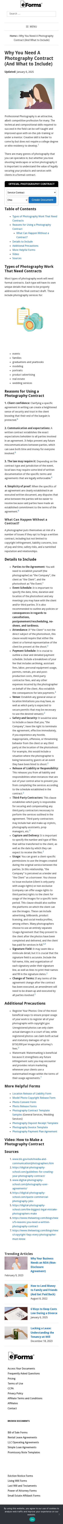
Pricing (11, 1378)
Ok (32, 1519)
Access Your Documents (21, 1368)
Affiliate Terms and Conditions (25, 1398)
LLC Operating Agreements (23, 1442)
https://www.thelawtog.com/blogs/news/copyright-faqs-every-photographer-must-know (35, 1234)
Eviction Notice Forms (20, 1475)
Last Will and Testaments (22, 1485)
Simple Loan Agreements (22, 1447)
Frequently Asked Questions (24, 1373)
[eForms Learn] (31, 3)
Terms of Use (15, 1383)
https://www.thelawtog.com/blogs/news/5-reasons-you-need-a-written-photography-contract (35, 1222)
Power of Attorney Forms (22, 1490)
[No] (59, 1514)
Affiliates (13, 1403)
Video (15, 254)
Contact (12, 1408)
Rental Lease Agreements (22, 1437)
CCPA (11, 1388)
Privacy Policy (15, 1393)
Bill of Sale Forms (18, 1432)
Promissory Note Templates (24, 1452)
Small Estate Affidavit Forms (24, 1495)
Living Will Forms (17, 1480)
